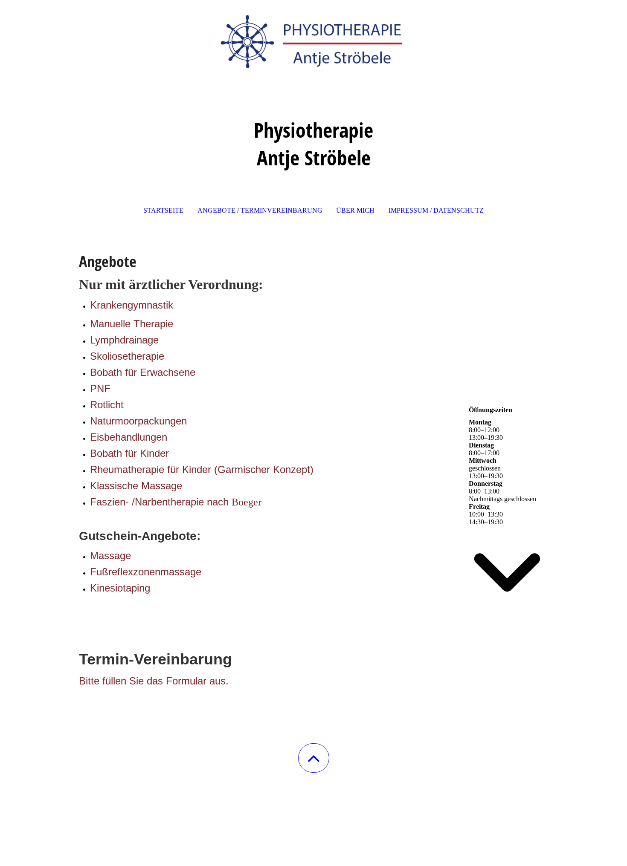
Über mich (355, 210)
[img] (313, 42)
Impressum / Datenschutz (436, 210)
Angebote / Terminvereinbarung (259, 210)
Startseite (163, 210)
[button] (313, 758)
